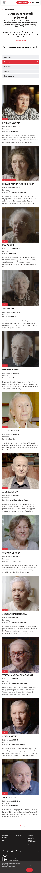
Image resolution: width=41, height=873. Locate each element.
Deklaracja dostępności (31, 837)
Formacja (7, 62)
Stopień (7, 71)
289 (20, 826)
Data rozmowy (9, 76)
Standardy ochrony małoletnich (32, 845)
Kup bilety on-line (22, 2)
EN (33, 2)
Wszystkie (7, 32)
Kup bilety (4, 837)
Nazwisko (7, 57)
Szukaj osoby (21, 40)
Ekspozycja (5, 835)
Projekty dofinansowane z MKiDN (32, 842)
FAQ (3, 840)
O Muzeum (30, 835)
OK (29, 870)
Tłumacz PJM (18, 835)
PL (31, 2)
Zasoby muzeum (9, 9)
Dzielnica (7, 67)
